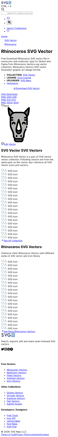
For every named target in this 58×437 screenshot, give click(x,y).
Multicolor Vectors (16, 372)
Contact (44, 434)
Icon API (11, 418)
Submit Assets (14, 403)
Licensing (35, 434)
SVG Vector (29, 74)
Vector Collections (16, 28)
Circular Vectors (15, 395)
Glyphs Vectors (15, 392)
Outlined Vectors (15, 378)
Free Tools (12, 415)
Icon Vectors (13, 381)
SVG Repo (26, 80)
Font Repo (12, 423)
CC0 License (24, 77)
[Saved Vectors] (8, 19)
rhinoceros (12, 83)
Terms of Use (8, 434)
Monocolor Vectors (17, 369)
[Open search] (9, 22)
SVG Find (11, 426)
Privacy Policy (22, 434)
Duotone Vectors (16, 398)
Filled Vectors (14, 375)
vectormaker (13, 421)
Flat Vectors (13, 401)
